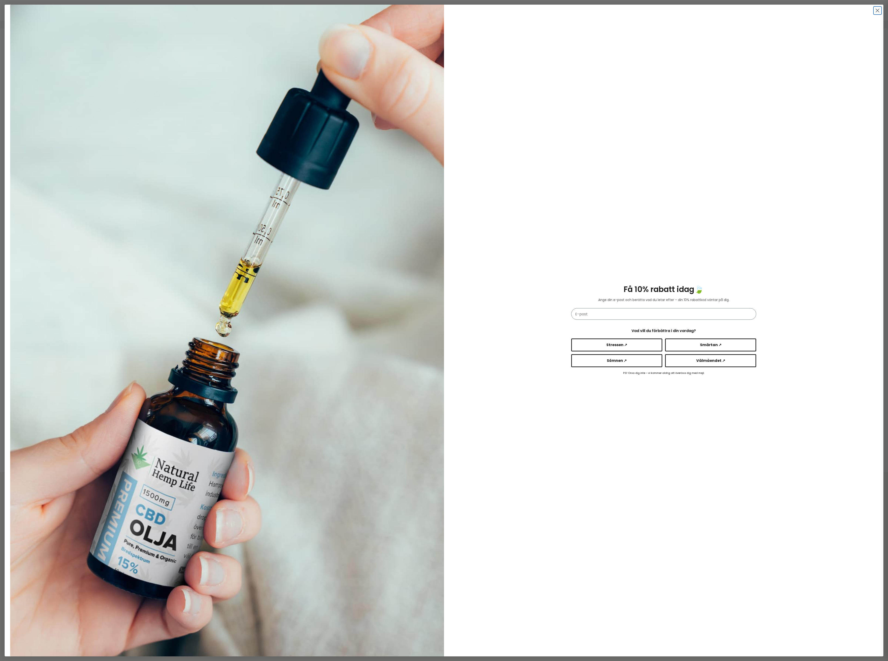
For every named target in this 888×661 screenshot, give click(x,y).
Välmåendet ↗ (710, 360)
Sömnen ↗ (617, 360)
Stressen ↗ (616, 345)
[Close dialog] (877, 10)
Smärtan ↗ (711, 345)
